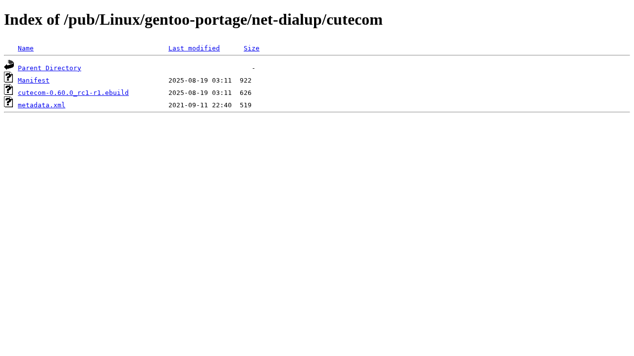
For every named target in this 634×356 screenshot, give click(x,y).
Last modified (194, 48)
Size (252, 48)
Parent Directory (49, 68)
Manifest (34, 80)
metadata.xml (41, 105)
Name (26, 48)
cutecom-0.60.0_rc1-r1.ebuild (73, 92)
